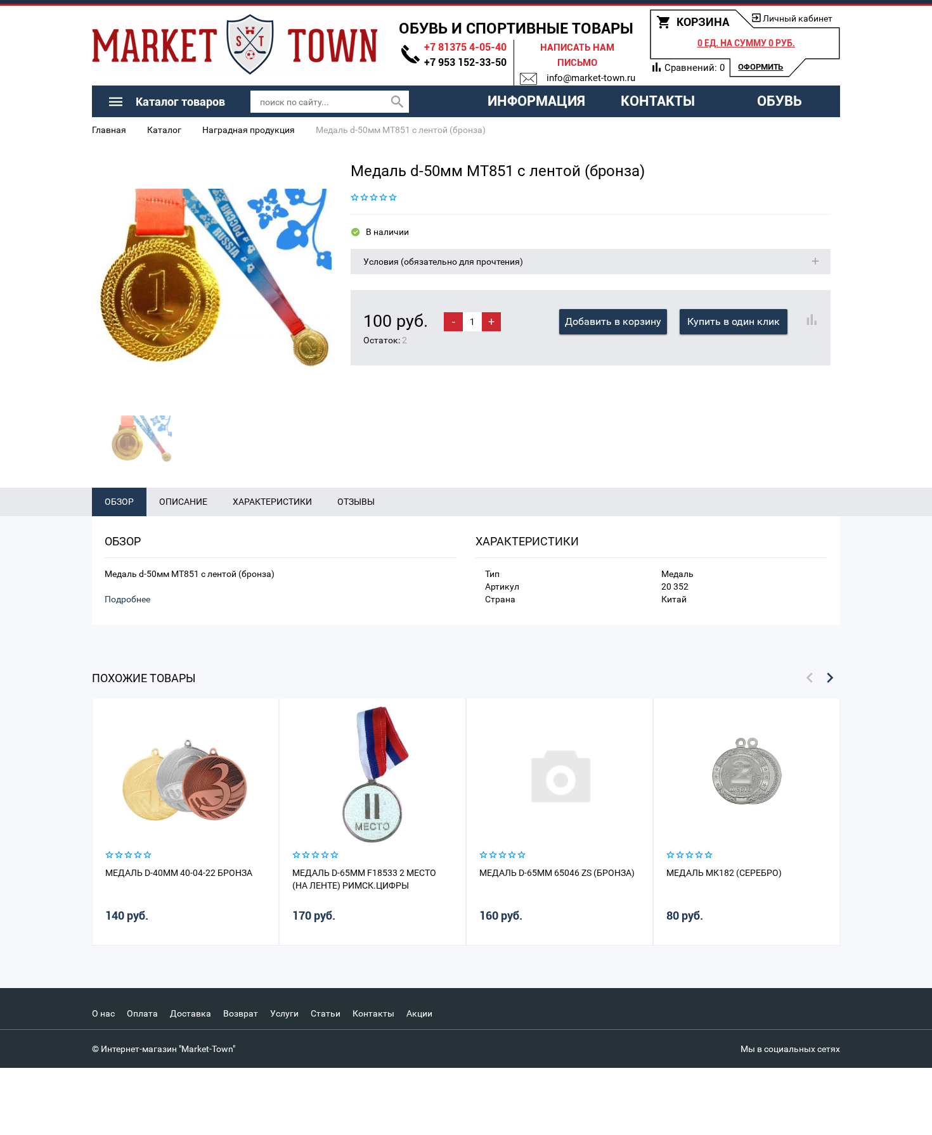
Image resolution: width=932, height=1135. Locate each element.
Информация (536, 101)
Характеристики (272, 502)
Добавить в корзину (613, 321)
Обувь (779, 101)
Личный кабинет (797, 18)
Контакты (658, 101)
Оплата (142, 1013)
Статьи (325, 1013)
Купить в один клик (733, 321)
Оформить (760, 67)
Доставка (190, 1013)
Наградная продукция (248, 130)
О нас (103, 1013)
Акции (419, 1013)
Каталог (164, 130)
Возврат (240, 1013)
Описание (183, 502)
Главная (109, 130)
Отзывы (356, 502)
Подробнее (127, 599)
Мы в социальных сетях (790, 1049)
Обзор (119, 502)
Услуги (284, 1013)
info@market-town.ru (591, 78)
